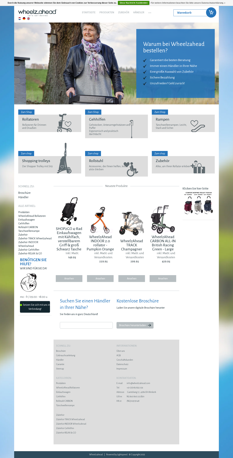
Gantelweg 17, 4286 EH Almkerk (136, 392)
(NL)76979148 (127, 401)
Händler (138, 12)
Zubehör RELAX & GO (30, 253)
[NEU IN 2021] (199, 215)
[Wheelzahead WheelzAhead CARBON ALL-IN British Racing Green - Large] (163, 233)
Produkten (106, 12)
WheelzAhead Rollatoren (32, 216)
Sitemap (60, 369)
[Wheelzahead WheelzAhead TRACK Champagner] (132, 237)
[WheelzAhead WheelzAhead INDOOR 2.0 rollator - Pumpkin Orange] (100, 233)
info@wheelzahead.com (138, 383)
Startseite (89, 12)
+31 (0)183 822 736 (129, 388)
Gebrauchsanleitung (65, 355)
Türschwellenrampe (29, 231)
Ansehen (69, 278)
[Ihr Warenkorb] (194, 13)
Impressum (121, 369)
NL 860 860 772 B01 (130, 396)
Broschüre (24, 192)
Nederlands (19, 18)
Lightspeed (122, 454)
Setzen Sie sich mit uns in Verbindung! (36, 306)
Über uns (120, 351)
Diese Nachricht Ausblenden (134, 3)
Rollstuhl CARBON (28, 227)
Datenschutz (122, 364)
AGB (118, 355)
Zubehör (123, 12)
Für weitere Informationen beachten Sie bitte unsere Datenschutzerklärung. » (188, 3)
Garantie (60, 364)
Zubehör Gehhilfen (28, 249)
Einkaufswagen (26, 219)
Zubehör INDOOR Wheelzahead (71, 424)
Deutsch (24, 18)
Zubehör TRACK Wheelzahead (35, 238)
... (149, 11)
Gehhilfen (23, 223)
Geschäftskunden (124, 360)
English (28, 18)
